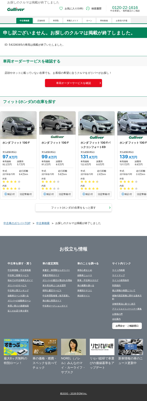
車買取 (56, 21)
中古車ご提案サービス (18, 275)
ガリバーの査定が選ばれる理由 (57, 280)
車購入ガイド (72, 21)
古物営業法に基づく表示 (123, 303)
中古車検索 (24, 21)
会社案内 (116, 319)
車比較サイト (83, 295)
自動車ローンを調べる (18, 295)
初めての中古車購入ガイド (20, 280)
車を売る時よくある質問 (54, 285)
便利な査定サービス (51, 290)
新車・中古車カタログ (87, 280)
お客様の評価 (121, 21)
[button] (73, 83)
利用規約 (116, 285)
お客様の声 (117, 314)
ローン (89, 21)
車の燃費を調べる (85, 285)
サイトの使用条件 (120, 280)
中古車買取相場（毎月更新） (56, 295)
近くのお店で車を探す (18, 310)
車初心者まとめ (84, 270)
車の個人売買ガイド (51, 300)
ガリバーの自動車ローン (19, 300)
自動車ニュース (84, 275)
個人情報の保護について (123, 290)
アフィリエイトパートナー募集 (127, 308)
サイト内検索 (118, 270)
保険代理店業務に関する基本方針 (127, 297)
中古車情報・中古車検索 (19, 270)
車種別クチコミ (84, 290)
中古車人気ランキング (18, 290)
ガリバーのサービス (17, 285)
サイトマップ (118, 275)
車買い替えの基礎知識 (18, 305)
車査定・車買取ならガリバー (56, 270)
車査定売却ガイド (50, 275)
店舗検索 (41, 21)
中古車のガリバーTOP (16, 223)
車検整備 (104, 21)
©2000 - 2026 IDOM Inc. (73, 393)
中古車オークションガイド (55, 305)
